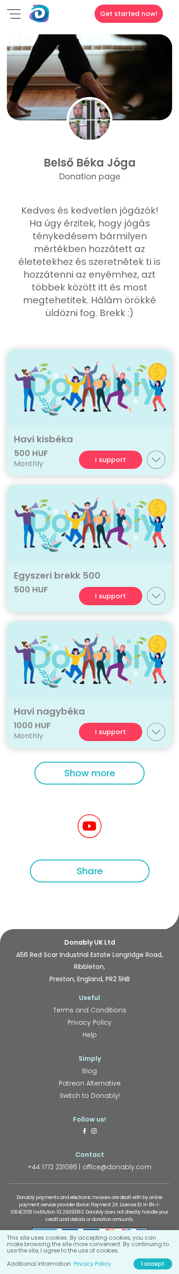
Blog (89, 1070)
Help (90, 1034)
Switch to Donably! (90, 1095)
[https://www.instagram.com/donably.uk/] (94, 1132)
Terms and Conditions (89, 1010)
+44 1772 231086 (52, 1167)
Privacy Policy (89, 1022)
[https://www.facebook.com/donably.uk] (84, 1132)
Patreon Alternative (90, 1083)
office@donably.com (117, 1167)
